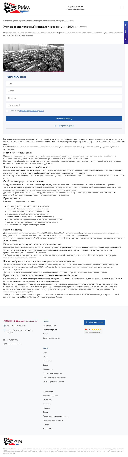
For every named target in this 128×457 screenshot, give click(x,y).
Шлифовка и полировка (52, 373)
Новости (46, 408)
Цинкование (48, 369)
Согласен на (27, 111)
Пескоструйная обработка (53, 381)
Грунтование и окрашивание (54, 377)
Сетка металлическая (51, 338)
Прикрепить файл (66, 126)
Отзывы (46, 424)
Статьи (45, 412)
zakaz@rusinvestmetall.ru (75, 9)
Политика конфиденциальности (55, 416)
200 (71, 21)
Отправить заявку (64, 119)
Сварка (45, 365)
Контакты (46, 404)
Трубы (45, 334)
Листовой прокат (50, 330)
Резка (45, 353)
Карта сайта (47, 428)
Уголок (29, 21)
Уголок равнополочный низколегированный (50, 21)
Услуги (45, 348)
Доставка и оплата (50, 396)
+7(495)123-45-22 (75, 7)
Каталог (6, 21)
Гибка (45, 357)
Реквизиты (47, 400)
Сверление (47, 361)
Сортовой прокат (18, 21)
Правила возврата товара (53, 420)
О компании (48, 391)
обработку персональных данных (31, 111)
